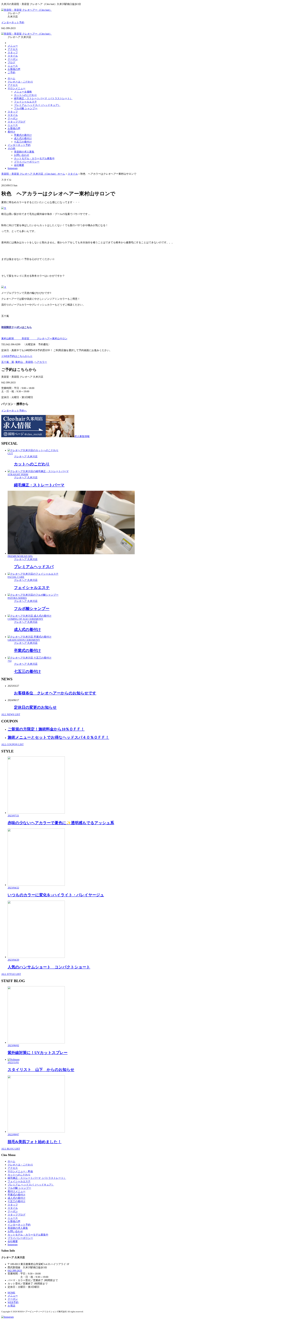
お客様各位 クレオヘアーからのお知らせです (55, 693)
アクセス (13, 49)
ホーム (11, 78)
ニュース (13, 65)
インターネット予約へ (14, 410)
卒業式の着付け (23, 135)
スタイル (13, 55)
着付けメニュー (16, 1191)
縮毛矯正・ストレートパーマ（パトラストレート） (43, 98)
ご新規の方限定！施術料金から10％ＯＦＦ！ (46, 729)
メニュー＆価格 (23, 91)
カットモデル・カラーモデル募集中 (34, 158)
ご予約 (11, 72)
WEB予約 (13, 1302)
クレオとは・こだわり (20, 81)
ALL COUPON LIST (12, 744)
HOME (11, 1292)
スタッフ (13, 52)
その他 (11, 148)
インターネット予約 (12, 22)
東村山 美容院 (24, 362)
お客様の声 (14, 69)
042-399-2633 (15, 1270)
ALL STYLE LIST (11, 974)
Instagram (12, 168)
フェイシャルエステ (25, 101)
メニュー (13, 45)
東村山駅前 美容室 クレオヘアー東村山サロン (34, 338)
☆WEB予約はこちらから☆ (16, 356)
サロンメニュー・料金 (20, 1171)
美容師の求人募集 (24, 151)
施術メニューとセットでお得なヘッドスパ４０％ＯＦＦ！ (58, 737)
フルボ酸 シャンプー (25, 108)
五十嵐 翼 (7, 362)
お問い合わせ (21, 155)
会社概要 (19, 165)
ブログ (11, 62)
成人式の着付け (23, 138)
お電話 (11, 1305)
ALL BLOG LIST (10, 1148)
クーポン (13, 59)
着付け (11, 131)
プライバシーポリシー (26, 161)
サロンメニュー (16, 88)
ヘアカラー (40, 362)
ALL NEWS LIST (10, 714)
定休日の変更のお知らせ (35, 707)
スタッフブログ (16, 121)
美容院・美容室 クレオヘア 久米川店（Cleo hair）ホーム (33, 173)
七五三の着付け (23, 141)
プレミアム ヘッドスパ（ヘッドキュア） (37, 105)
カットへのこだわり (25, 95)
